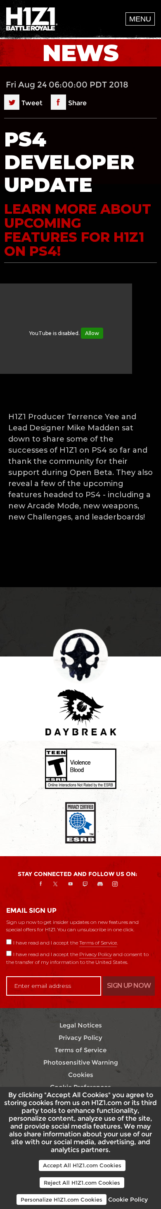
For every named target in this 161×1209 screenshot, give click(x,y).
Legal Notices (80, 1025)
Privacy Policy (95, 954)
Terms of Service (98, 943)
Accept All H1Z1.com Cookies (82, 1165)
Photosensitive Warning (80, 1062)
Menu (140, 19)
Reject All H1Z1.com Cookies (82, 1182)
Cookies (80, 1075)
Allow (92, 333)
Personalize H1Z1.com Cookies (61, 1199)
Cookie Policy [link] (128, 1199)
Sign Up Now (129, 985)
